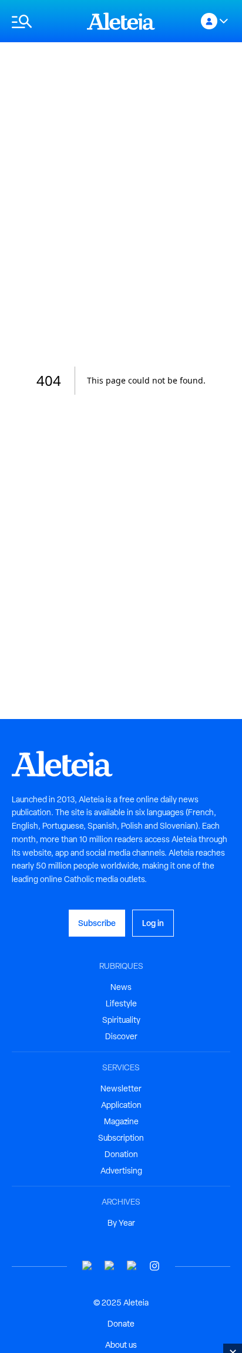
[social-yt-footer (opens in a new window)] (87, 1266)
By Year (121, 1223)
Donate (121, 1323)
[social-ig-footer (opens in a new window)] (154, 1266)
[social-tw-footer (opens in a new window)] (132, 1266)
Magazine (121, 1121)
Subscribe (97, 922)
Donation (121, 1154)
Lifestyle (121, 1003)
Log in (153, 922)
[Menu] (43, 21)
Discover (121, 1036)
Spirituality (121, 1020)
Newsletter (121, 1088)
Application (121, 1105)
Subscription (121, 1137)
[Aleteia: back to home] (121, 21)
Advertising (121, 1170)
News (121, 987)
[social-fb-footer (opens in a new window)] (110, 1266)
